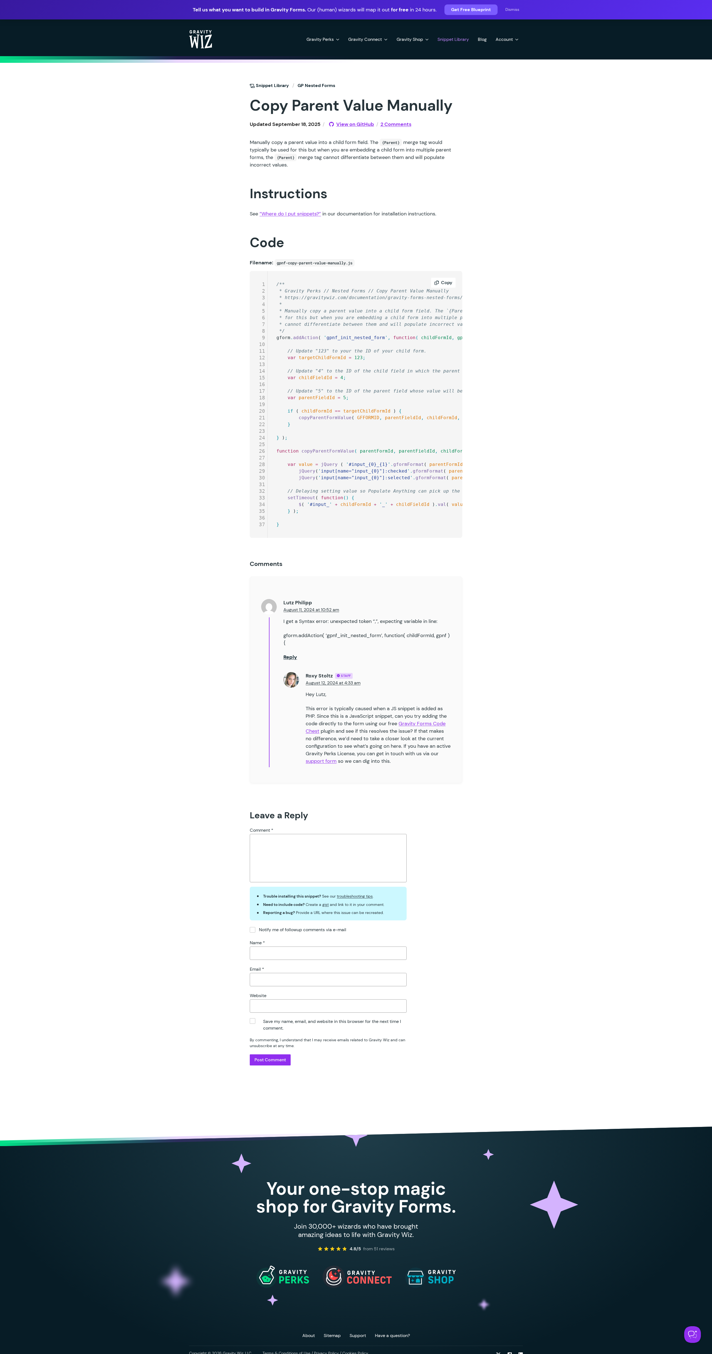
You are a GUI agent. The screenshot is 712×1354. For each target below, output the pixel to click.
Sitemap (332, 1335)
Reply (290, 657)
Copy (446, 282)
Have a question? (392, 1335)
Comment (261, 830)
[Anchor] (239, 105)
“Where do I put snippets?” (290, 213)
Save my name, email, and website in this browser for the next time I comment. (332, 1024)
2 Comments (395, 124)
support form (321, 761)
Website (258, 995)
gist (325, 904)
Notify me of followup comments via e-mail (302, 930)
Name (257, 943)
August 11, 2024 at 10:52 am (311, 610)
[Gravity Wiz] (200, 38)
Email (257, 969)
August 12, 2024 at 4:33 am (333, 683)
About (308, 1335)
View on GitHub (355, 124)
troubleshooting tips (355, 896)
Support (358, 1335)
